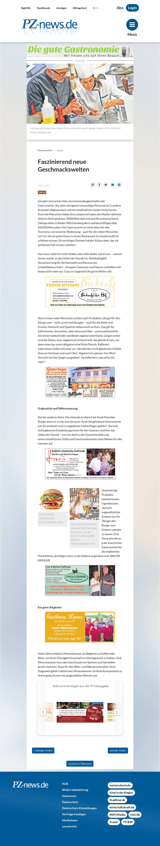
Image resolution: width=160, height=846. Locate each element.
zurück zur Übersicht (79, 763)
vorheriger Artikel (43, 750)
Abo (120, 8)
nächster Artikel (118, 750)
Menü (132, 34)
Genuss (60, 150)
